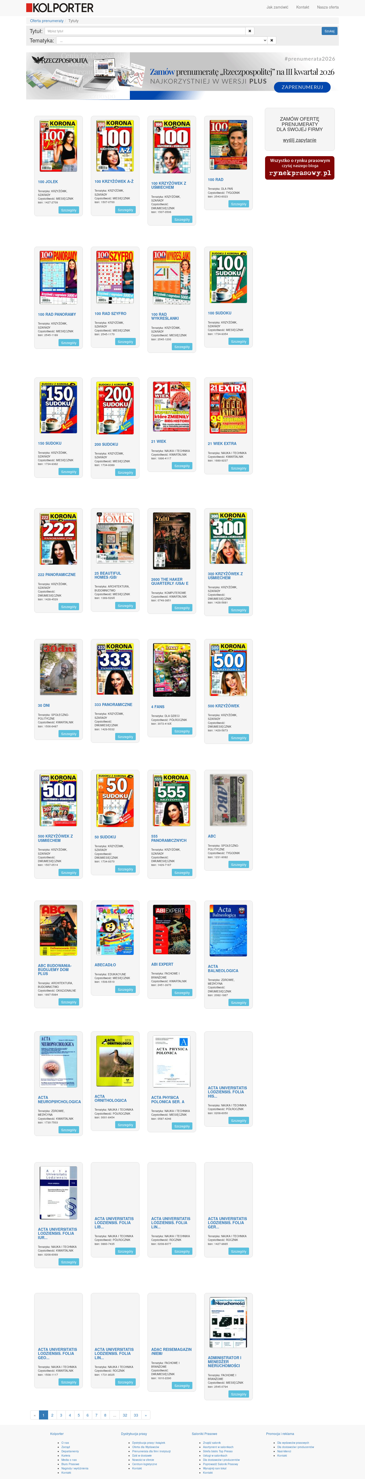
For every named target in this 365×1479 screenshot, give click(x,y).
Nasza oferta (328, 7)
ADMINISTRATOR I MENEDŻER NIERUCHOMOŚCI (224, 1361)
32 (125, 1415)
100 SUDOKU (219, 312)
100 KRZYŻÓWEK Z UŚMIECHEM (168, 185)
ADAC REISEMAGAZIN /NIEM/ (171, 1351)
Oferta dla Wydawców (145, 1447)
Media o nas (69, 1460)
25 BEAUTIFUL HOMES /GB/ (108, 575)
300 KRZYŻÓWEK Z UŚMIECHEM (225, 575)
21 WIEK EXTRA (222, 443)
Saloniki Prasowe (204, 1433)
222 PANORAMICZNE (57, 574)
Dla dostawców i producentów (221, 1460)
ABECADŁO (105, 964)
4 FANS (157, 706)
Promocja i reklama (280, 1433)
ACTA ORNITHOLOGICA (111, 1098)
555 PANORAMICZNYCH (169, 838)
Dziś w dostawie (142, 1455)
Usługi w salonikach (215, 1455)
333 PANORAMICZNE (113, 704)
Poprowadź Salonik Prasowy (220, 1464)
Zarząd (65, 1447)
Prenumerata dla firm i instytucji (151, 1451)
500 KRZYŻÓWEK (223, 705)
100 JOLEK (48, 181)
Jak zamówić (277, 7)
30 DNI (44, 705)
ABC (212, 836)
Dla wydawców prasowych (293, 1443)
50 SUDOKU (105, 836)
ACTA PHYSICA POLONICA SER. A (167, 1099)
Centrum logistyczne (144, 1464)
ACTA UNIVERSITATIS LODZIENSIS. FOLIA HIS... (227, 1092)
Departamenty (70, 1451)
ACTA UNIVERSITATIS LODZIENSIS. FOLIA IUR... (57, 1233)
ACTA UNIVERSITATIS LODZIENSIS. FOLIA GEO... (57, 1353)
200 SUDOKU (106, 444)
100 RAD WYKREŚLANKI (165, 316)
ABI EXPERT (162, 964)
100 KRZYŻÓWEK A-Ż (114, 181)
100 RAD (215, 179)
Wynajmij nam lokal (214, 1468)
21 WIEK (158, 441)
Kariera (65, 1455)
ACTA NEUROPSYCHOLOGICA (59, 1099)
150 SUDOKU (49, 443)
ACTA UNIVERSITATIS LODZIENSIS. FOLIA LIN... (170, 1222)
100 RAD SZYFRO (110, 313)
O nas (65, 1443)
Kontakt (302, 7)
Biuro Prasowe (70, 1464)
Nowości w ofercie (143, 1460)
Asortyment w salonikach (218, 1447)
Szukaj (330, 31)
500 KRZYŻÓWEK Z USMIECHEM (55, 838)
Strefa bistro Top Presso (218, 1451)
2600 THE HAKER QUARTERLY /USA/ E (169, 581)
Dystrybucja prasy (134, 1433)
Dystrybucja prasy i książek (148, 1443)
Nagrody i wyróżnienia (74, 1468)
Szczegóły (68, 210)
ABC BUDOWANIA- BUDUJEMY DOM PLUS (55, 969)
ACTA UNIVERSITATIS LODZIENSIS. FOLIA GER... (227, 1222)
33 (136, 1415)
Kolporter (57, 1433)
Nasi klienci (284, 1451)
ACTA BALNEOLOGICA (223, 968)
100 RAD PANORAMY (57, 314)
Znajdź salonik (212, 1443)
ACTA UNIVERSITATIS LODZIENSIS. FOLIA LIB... (114, 1222)
